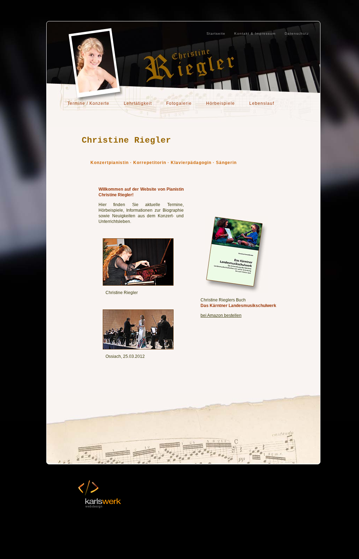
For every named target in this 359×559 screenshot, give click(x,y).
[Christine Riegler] (138, 284)
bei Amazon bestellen (221, 315)
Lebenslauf (261, 103)
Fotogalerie (179, 103)
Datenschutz (297, 33)
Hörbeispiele (220, 103)
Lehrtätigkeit (138, 103)
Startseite (215, 33)
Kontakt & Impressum (255, 33)
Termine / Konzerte (88, 103)
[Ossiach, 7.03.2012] (138, 348)
